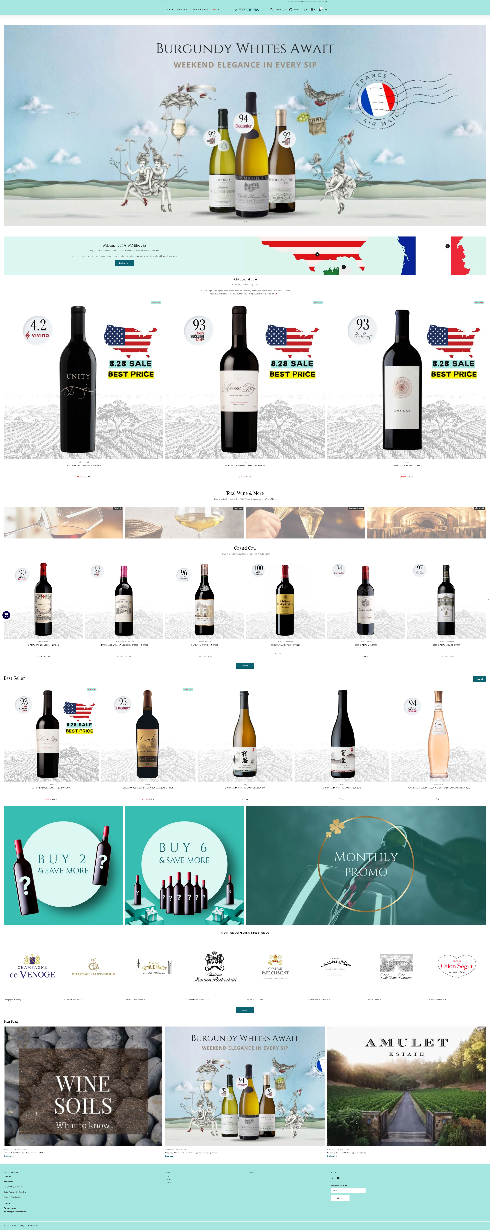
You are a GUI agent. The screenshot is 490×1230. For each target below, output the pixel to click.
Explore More (124, 263)
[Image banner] (245, 125)
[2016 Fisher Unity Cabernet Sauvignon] (83, 379)
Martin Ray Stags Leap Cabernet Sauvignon (245, 465)
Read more (447, 246)
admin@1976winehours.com (16, 1212)
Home (169, 9)
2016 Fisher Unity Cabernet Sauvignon (83, 465)
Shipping (168, 1183)
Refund (168, 1180)
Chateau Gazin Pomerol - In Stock (43, 645)
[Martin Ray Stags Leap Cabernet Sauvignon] (245, 379)
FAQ (167, 1177)
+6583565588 (11, 1208)
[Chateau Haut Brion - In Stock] (204, 599)
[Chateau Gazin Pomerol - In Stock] (43, 599)
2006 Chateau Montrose (366, 645)
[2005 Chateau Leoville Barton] (446, 599)
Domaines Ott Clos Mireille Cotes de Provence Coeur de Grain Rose (438, 788)
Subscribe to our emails (339, 1186)
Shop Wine (180, 9)
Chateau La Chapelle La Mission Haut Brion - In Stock (123, 645)
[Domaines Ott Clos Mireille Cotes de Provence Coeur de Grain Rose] (438, 734)
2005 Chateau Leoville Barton (446, 645)
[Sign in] (313, 9)
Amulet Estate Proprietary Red (406, 465)
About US (252, 1172)
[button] (162, 2)
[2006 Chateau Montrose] (366, 599)
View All (245, 666)
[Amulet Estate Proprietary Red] (406, 379)
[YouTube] (338, 1178)
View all (480, 679)
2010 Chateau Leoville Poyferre (285, 645)
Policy (168, 1172)
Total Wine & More (198, 9)
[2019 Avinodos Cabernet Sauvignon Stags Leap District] (148, 734)
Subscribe (340, 1198)
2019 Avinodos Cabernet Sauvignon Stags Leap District (148, 788)
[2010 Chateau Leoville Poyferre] (285, 599)
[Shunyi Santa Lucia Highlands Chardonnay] (245, 734)
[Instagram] (332, 1178)
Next (217, 2)
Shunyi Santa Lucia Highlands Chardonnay (245, 788)
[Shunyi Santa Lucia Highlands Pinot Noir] (342, 734)
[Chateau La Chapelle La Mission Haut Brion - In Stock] (124, 599)
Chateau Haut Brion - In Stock (204, 645)
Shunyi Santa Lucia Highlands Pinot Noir (342, 788)
